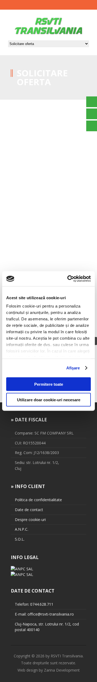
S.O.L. (20, 539)
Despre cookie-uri (30, 519)
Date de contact (29, 509)
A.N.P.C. (21, 529)
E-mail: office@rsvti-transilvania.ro (44, 614)
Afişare (73, 368)
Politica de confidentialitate (38, 499)
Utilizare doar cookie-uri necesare (48, 400)
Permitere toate (48, 384)
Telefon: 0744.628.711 (34, 604)
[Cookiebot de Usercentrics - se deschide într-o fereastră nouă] (68, 278)
